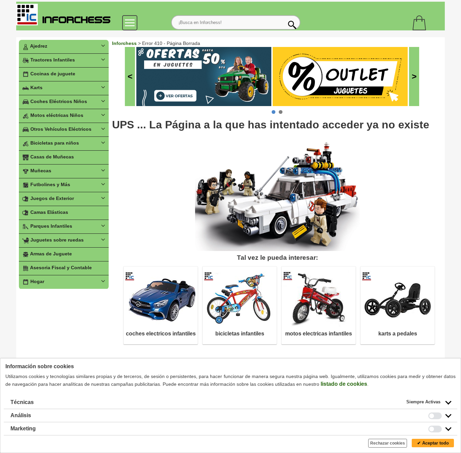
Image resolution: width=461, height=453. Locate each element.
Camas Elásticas (48, 212)
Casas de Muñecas (51, 156)
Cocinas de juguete (52, 73)
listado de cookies (344, 384)
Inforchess (124, 43)
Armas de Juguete (50, 253)
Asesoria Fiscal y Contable (60, 267)
